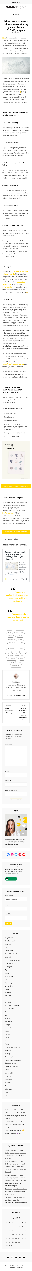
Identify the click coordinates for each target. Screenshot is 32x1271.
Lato (6, 1015)
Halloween (8, 989)
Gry (6, 980)
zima (9, 284)
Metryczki (8, 1018)
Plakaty (10, 639)
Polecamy (8, 1050)
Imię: (6, 905)
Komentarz (9, 744)
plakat (23, 652)
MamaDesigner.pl (18, 1265)
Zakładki (7, 1092)
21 (9, 1238)
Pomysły (20, 639)
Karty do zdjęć (9, 1009)
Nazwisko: (8, 914)
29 (13, 1242)
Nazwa (7, 771)
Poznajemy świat (10, 1057)
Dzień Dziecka (9, 957)
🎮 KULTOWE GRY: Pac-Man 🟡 (14, 1130)
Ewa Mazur (8, 1189)
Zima (4, 38)
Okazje (20, 635)
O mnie (7, 1037)
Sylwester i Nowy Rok (11, 1066)
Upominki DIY (9, 1073)
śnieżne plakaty (7, 287)
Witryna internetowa (11, 790)
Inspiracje (11, 635)
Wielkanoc (8, 1083)
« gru (6, 1245)
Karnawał (8, 1002)
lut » (10, 1245)
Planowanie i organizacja (12, 1047)
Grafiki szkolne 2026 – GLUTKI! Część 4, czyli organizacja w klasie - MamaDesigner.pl (15, 1152)
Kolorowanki (9, 1012)
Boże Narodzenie (10, 941)
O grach (7, 1034)
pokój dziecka (11, 659)
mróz (14, 652)
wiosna (19, 282)
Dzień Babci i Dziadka (11, 954)
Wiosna (7, 1086)
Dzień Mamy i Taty (10, 963)
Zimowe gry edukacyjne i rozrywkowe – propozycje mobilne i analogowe (17, 596)
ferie (21, 648)
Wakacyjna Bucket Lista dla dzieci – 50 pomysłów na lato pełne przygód (16, 1191)
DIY (10, 632)
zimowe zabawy (16, 666)
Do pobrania (19, 632)
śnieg (21, 659)
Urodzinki (8, 1076)
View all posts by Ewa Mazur (16, 695)
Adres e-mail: (9, 896)
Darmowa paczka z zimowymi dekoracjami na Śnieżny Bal (18, 617)
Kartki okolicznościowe (12, 1005)
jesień (4, 284)
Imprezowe (8, 992)
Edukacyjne (8, 967)
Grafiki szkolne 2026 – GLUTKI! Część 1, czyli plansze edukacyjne (15, 1183)
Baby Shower (9, 938)
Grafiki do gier (9, 976)
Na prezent (8, 1021)
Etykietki (7, 970)
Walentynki (8, 1079)
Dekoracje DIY (9, 944)
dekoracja (12, 648)
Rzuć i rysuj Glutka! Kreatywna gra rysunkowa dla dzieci (15, 1169)
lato (23, 282)
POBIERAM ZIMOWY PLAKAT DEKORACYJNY (16, 486)
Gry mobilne (9, 986)
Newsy (7, 1031)
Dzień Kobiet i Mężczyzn (12, 960)
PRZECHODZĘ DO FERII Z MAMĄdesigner (16, 531)
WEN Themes (20, 1267)
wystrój (11, 662)
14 (9, 1234)
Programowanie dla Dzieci (13, 1060)
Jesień (7, 999)
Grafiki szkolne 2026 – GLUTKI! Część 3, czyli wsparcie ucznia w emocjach (14, 1124)
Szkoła (7, 1070)
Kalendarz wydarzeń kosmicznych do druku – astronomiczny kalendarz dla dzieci (16, 1200)
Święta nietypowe (10, 1063)
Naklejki (7, 1025)
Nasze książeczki (10, 1028)
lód (7, 652)
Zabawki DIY (12, 642)
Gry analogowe (9, 983)
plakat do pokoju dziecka (15, 655)
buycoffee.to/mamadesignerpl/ (13, 364)
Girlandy (7, 973)
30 (16, 1242)
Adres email (9, 780)
